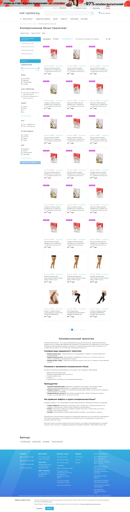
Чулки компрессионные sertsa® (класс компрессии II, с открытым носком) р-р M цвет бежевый (98, 139)
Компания (74, 19)
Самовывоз (60, 465)
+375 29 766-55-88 (27, 460)
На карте (41, 476)
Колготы (25, 136)
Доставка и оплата (63, 454)
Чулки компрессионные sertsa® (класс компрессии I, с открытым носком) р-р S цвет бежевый (53, 243)
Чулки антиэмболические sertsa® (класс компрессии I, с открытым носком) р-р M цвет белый (53, 69)
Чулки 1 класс (25, 33)
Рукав (25, 138)
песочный (26, 154)
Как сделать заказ (62, 462)
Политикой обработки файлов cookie (90, 504)
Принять (49, 508)
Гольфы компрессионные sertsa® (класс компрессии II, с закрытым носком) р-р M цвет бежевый (52, 208)
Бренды (77, 462)
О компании (79, 457)
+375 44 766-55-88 (27, 457)
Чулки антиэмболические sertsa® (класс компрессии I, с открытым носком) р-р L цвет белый (99, 243)
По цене (55, 39)
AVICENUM (26, 78)
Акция (88, 39)
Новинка (96, 39)
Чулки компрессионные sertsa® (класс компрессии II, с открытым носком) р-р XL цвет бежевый (75, 208)
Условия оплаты (62, 457)
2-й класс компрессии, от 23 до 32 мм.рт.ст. (31, 93)
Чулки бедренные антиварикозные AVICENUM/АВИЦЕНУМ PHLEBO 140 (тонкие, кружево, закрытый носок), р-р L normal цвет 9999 (76, 312)
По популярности (67, 39)
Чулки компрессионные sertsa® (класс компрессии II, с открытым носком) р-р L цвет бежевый (76, 69)
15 (81, 329)
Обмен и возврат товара (65, 468)
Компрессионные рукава (27, 50)
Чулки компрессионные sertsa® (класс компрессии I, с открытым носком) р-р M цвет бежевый (76, 139)
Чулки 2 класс (35, 33)
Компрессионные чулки (27, 53)
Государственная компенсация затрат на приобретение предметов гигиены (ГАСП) (64, 474)
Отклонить (39, 508)
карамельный (27, 152)
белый (25, 151)
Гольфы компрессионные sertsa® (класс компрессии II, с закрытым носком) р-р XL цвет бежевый (52, 104)
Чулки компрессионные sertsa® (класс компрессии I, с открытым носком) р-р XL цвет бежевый (99, 69)
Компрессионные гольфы (27, 43)
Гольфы (25, 135)
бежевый (26, 149)
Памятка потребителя (64, 485)
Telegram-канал (81, 8)
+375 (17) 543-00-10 (26, 468)
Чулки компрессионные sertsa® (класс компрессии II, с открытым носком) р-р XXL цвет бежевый (52, 139)
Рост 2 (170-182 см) (29, 126)
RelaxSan (26, 80)
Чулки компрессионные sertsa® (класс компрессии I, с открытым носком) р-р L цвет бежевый (76, 174)
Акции (55, 19)
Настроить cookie (47, 501)
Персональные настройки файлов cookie (100, 491)
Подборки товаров (43, 19)
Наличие (80, 39)
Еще (105, 19)
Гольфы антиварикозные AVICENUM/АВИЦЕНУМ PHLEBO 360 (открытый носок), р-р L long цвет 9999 (99, 312)
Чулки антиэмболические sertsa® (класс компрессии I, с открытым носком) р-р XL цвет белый (99, 208)
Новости (64, 19)
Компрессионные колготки (27, 46)
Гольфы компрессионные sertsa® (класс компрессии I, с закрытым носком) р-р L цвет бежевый (76, 243)
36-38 (25, 107)
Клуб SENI (84, 19)
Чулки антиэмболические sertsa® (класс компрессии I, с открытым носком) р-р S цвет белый (99, 104)
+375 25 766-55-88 (27, 464)
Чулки (25, 140)
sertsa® (25, 84)
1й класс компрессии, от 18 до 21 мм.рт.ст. (30, 97)
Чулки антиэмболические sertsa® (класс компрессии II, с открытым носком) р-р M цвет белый (52, 174)
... (78, 329)
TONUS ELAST (27, 82)
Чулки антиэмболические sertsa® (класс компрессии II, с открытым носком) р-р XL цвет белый (75, 104)
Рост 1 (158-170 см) (29, 124)
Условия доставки (62, 459)
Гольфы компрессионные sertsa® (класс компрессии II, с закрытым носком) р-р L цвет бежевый (99, 174)
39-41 (24, 108)
